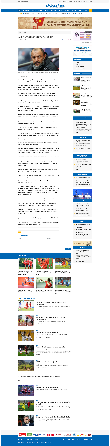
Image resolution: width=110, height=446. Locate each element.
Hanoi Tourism (71, 13)
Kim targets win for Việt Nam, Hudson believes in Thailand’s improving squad (25, 273)
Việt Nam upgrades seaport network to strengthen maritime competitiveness (83, 226)
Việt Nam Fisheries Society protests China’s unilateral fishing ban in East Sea (83, 236)
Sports (60, 10)
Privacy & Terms (86, 439)
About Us (85, 1)
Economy (34, 10)
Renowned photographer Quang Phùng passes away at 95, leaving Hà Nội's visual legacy (86, 79)
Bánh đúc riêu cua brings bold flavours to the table (82, 260)
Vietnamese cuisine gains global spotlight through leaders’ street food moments (83, 257)
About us (73, 439)
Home (20, 32)
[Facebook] (62, 39)
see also (22, 256)
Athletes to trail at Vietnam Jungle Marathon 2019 (51, 362)
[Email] (70, 39)
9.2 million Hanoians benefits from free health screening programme (83, 141)
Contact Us (90, 1)
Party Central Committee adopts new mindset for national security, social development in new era (83, 126)
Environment (67, 10)
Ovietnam (80, 1)
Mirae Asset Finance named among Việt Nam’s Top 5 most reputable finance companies (83, 210)
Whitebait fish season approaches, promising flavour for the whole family (82, 252)
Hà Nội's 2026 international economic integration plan (83, 165)
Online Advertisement (80, 68)
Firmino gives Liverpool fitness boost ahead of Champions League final (50, 348)
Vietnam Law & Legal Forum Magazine (65, 1)
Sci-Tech (40, 10)
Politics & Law (26, 10)
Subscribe (78, 64)
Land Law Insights (62, 13)
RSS (91, 439)
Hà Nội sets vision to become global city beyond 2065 (83, 185)
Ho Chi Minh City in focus (81, 13)
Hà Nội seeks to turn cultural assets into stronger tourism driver (83, 178)
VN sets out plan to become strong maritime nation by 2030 (82, 121)
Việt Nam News (55, 5)
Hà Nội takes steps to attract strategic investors (83, 168)
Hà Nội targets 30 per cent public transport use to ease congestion (82, 181)
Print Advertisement (80, 66)
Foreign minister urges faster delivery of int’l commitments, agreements (86, 95)
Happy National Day (47, 15)
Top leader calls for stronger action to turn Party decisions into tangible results (83, 131)
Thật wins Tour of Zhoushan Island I (47, 387)
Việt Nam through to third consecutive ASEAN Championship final (63, 291)
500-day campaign (37, 15)
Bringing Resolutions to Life (30, 13)
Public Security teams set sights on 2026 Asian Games (44, 290)
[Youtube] (66, 39)
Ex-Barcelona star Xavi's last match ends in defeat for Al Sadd (53, 403)
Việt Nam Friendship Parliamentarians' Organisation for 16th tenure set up (85, 103)
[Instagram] (68, 39)
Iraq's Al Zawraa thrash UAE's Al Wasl (48, 332)
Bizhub (75, 1)
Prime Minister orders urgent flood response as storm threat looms (86, 111)
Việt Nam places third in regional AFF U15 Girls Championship (51, 303)
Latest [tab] (77, 74)
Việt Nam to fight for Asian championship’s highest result (25, 290)
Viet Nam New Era (40, 13)
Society (46, 10)
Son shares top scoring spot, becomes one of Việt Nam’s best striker (43, 273)
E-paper (77, 60)
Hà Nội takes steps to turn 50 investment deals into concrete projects (82, 161)
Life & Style (53, 10)
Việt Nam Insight (21, 15)
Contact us (79, 439)
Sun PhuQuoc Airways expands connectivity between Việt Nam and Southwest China (83, 205)
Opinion (74, 10)
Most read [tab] (86, 74)
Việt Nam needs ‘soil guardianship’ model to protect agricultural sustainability (86, 87)
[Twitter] (64, 39)
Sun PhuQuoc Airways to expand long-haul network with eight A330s (83, 214)
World (79, 10)
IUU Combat (28, 15)
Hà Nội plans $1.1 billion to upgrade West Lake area (83, 149)
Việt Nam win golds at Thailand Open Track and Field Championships (53, 318)
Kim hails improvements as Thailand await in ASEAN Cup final (63, 272)
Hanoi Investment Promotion (51, 13)
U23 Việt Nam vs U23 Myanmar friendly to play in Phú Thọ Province (39, 377)
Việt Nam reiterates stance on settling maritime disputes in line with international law (83, 231)
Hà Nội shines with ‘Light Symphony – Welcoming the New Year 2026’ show (83, 145)
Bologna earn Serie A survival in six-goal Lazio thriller (53, 417)
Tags (19, 232)
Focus (19, 13)
